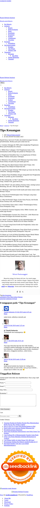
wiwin (6, 325)
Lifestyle (6, 125)
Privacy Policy (8, 504)
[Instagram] (20, 292)
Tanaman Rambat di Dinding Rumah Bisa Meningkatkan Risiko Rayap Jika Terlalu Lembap (21, 423)
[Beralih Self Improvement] (34, 108)
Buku (10, 31)
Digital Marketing (13, 57)
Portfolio (7, 505)
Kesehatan (11, 33)
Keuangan (11, 35)
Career (6, 500)
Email (2, 386)
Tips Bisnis (11, 49)
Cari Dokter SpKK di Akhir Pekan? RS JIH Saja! (19, 440)
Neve (1, 495)
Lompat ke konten (5, 1)
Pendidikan (11, 43)
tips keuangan (7, 295)
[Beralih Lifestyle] (34, 89)
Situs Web (3, 390)
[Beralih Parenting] (34, 105)
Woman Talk (12, 50)
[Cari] (19, 416)
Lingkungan (12, 38)
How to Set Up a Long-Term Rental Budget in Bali (19, 426)
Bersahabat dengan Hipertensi (13, 430)
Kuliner (10, 36)
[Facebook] (17, 292)
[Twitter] (23, 292)
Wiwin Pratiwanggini (13, 135)
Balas (5, 314)
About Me (7, 498)
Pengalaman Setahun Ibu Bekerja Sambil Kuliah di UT (21, 442)
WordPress (29, 495)
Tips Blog (15, 56)
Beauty (10, 28)
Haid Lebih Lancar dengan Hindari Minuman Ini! (19, 428)
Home (1, 125)
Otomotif (11, 59)
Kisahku (10, 47)
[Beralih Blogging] (34, 117)
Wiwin (6, 359)
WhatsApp (11, 286)
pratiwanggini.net (11, 495)
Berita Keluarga (13, 29)
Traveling (11, 40)
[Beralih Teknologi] (34, 115)
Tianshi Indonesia (9, 312)
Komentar (3, 393)
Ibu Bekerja (7, 24)
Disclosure (7, 502)
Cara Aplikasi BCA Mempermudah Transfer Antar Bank (21, 435)
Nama (2, 383)
